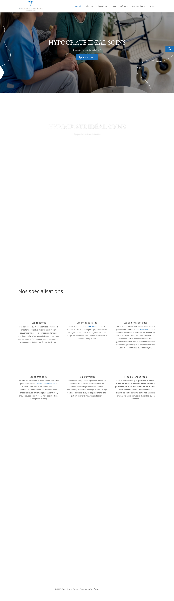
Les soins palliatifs (87, 322)
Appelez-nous (87, 57)
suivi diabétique (142, 329)
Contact (152, 6)
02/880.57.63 (72, 576)
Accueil (78, 6)
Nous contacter (30, 536)
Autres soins (137, 6)
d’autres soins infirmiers (45, 383)
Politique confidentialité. (109, 589)
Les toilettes (38, 322)
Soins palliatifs (102, 6)
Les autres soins (39, 376)
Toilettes (88, 6)
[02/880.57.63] (169, 49)
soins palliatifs (93, 326)
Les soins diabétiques (135, 322)
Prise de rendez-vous (135, 376)
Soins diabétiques (120, 6)
